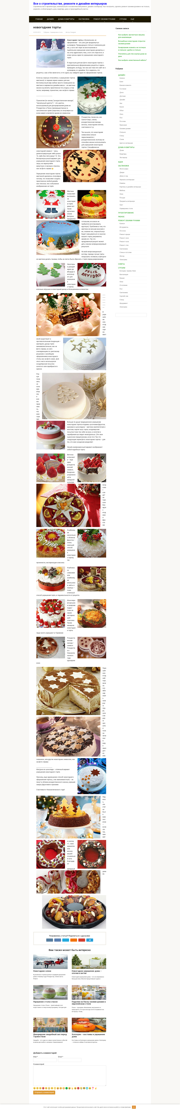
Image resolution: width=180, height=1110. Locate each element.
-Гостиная (122, 89)
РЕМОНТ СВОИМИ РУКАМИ (104, 19)
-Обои (121, 110)
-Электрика (123, 260)
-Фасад (121, 256)
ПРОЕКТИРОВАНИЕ (126, 213)
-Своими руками (125, 128)
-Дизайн (122, 100)
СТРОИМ (122, 19)
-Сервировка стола (56, 32)
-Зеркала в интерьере (126, 180)
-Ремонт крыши (124, 234)
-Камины (122, 183)
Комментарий (38, 1064)
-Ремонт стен (124, 245)
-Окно (121, 114)
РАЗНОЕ (121, 217)
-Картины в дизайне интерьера (130, 187)
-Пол (120, 118)
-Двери (121, 172)
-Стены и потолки (125, 252)
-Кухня (121, 107)
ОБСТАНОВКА (84, 19)
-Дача (121, 92)
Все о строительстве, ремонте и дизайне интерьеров (70, 3)
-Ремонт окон (124, 238)
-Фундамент (123, 303)
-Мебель (122, 190)
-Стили (121, 139)
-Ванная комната (125, 85)
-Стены (121, 136)
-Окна (121, 194)
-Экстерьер (123, 157)
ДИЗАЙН (50, 19)
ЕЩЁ (132, 19)
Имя (35, 1057)
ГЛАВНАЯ (39, 19)
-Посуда (122, 198)
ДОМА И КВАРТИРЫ (66, 19)
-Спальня (122, 132)
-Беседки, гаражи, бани (127, 271)
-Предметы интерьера (127, 201)
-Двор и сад (123, 176)
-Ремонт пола (124, 241)
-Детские (122, 96)
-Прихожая (123, 125)
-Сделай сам (123, 296)
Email (60, 1057)
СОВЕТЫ (121, 264)
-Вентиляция (123, 274)
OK (134, 1107)
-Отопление (123, 285)
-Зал (120, 103)
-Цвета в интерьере (126, 143)
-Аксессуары (123, 169)
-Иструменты (123, 227)
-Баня (121, 82)
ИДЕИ (120, 162)
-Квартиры (122, 154)
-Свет (121, 205)
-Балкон (122, 78)
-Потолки (122, 121)
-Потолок (122, 231)
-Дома (121, 150)
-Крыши (121, 278)
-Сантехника (123, 249)
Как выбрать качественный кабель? (132, 60)
